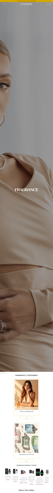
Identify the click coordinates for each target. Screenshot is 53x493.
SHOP (26, 418)
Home (2, 373)
